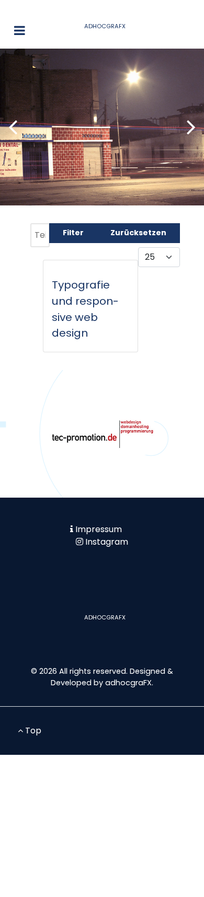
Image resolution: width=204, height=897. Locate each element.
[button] (191, 127)
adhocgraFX (128, 682)
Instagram (106, 542)
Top (32, 730)
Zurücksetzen (138, 232)
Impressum (98, 529)
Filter (73, 232)
